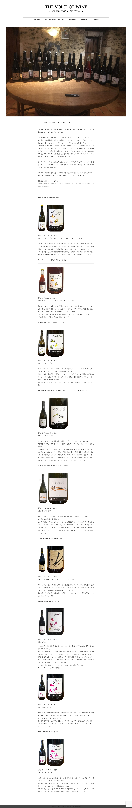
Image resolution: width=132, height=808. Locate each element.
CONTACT (95, 20)
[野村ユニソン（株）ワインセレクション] (66, 6)
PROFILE (84, 20)
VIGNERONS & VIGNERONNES (54, 20)
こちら (56, 181)
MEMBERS (72, 20)
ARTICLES (37, 20)
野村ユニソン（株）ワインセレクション (60, 806)
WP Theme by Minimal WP (75, 806)
